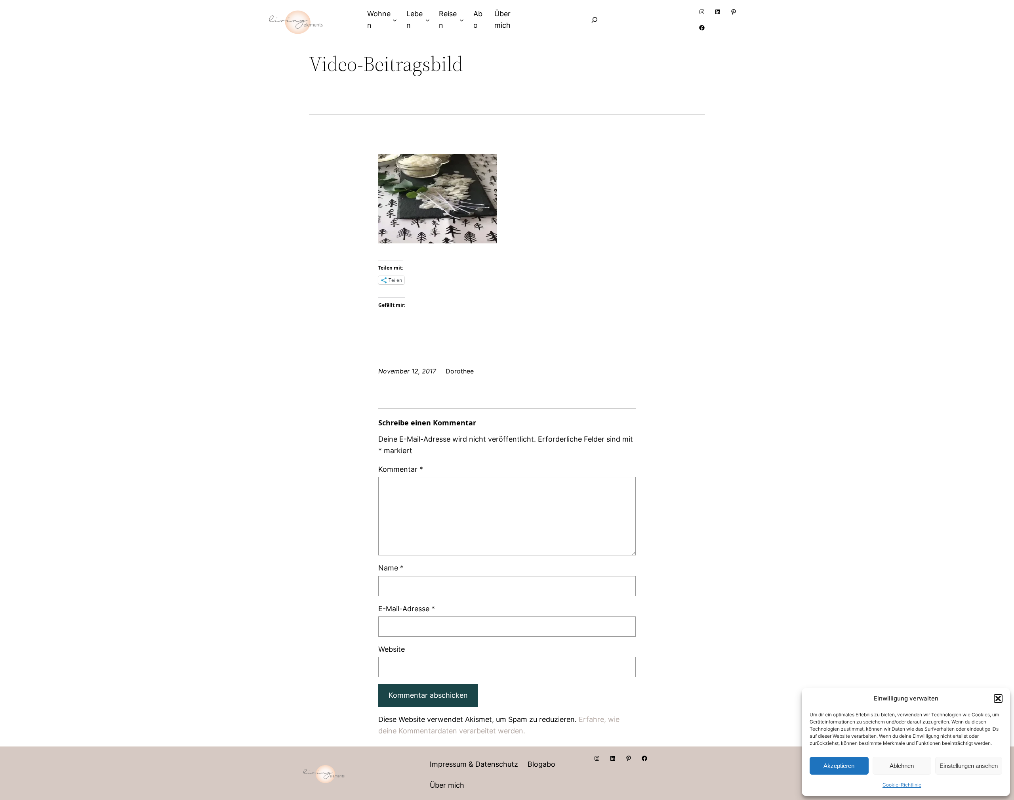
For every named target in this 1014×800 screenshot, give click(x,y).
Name (391, 568)
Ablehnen (902, 765)
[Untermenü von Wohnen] (395, 19)
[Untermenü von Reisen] (461, 19)
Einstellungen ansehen (969, 765)
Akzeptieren (838, 765)
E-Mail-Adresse (406, 609)
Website (391, 649)
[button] (998, 698)
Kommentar (400, 469)
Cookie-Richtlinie (901, 785)
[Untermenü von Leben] (427, 19)
